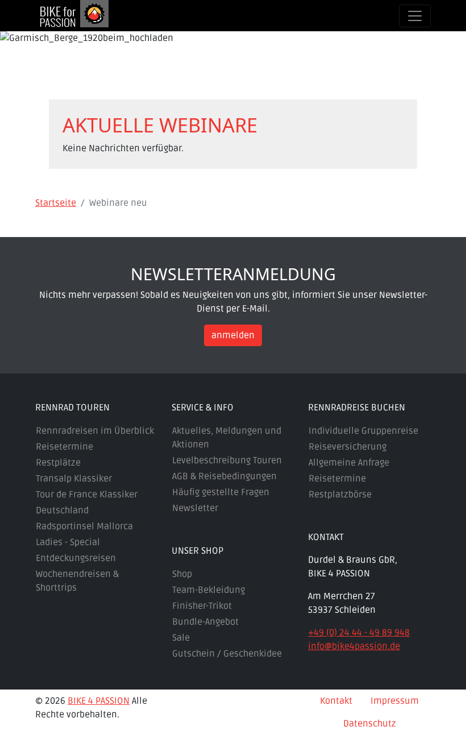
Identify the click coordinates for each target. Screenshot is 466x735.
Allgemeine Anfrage (349, 462)
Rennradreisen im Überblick (95, 431)
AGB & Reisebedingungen (224, 476)
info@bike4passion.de (354, 646)
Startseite (55, 203)
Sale (181, 637)
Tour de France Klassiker (87, 494)
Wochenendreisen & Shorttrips (77, 580)
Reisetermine (64, 446)
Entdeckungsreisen (76, 558)
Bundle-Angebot (205, 622)
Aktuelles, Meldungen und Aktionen (226, 437)
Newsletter (195, 508)
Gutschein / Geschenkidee (227, 653)
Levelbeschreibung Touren (227, 460)
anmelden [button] (233, 335)
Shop (182, 574)
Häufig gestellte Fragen (220, 492)
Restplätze (58, 462)
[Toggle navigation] (415, 16)
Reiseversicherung (347, 446)
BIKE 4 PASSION (99, 701)
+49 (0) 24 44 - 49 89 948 (359, 632)
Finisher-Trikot (202, 606)
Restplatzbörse (340, 494)
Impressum (395, 701)
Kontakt (336, 701)
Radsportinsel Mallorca (84, 526)
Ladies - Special (68, 542)
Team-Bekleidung (208, 590)
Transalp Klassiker (74, 478)
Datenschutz (369, 723)
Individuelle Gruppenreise (363, 431)
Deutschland (62, 510)
